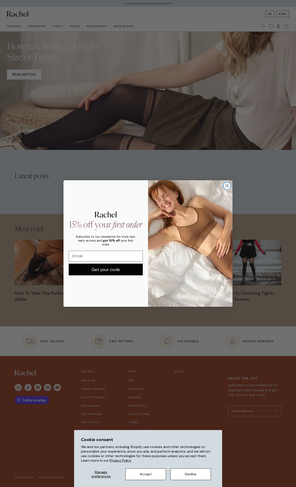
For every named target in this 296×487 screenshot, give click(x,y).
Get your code (105, 269)
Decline (190, 474)
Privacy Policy (120, 460)
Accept (146, 474)
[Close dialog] (227, 186)
